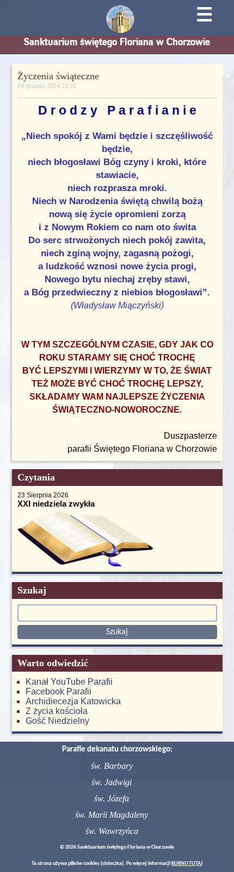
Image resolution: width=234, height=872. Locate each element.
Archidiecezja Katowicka (73, 701)
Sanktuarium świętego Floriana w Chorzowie (117, 42)
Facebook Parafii (58, 691)
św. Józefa (111, 798)
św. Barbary (112, 765)
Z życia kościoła (57, 711)
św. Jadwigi (111, 782)
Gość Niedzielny (57, 720)
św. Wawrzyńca (111, 831)
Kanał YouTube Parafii (69, 681)
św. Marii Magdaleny (111, 814)
